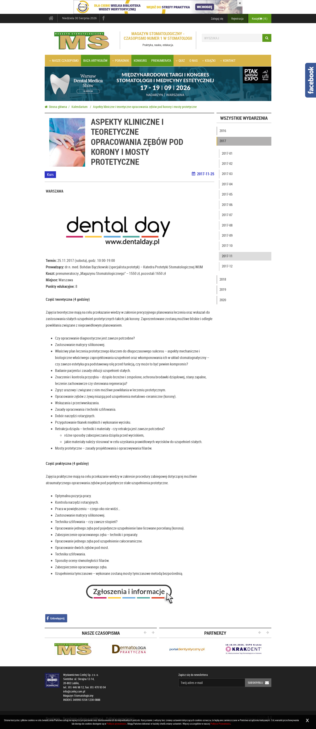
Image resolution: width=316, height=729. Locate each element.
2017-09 (227, 235)
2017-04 (227, 184)
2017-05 (227, 194)
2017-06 (227, 204)
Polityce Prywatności (220, 723)
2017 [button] (223, 140)
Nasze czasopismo (65, 60)
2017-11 (227, 256)
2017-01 (227, 153)
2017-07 (227, 214)
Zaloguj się (217, 18)
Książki (210, 60)
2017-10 (227, 245)
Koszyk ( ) (259, 18)
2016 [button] (223, 130)
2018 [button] (223, 279)
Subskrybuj (255, 682)
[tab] (244, 132)
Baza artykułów (95, 60)
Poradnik (122, 60)
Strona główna (58, 106)
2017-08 (227, 225)
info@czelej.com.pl (74, 691)
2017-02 (227, 163)
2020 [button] (223, 299)
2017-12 (227, 266)
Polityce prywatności (116, 723)
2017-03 (227, 173)
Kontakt (229, 60)
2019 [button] (223, 289)
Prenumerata (161, 60)
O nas (193, 60)
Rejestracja (237, 18)
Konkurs (140, 60)
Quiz (182, 60)
